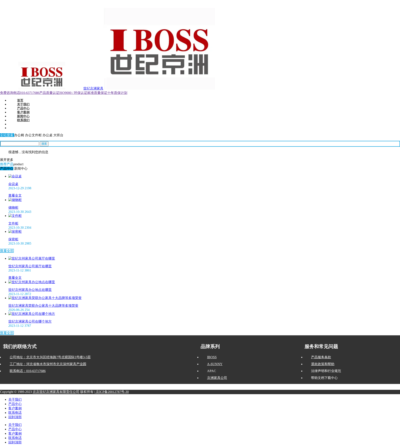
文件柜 (13, 223)
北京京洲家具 (17, 2)
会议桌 (13, 184)
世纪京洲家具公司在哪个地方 (30, 321)
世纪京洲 (5, 2)
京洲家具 (30, 2)
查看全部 (7, 250)
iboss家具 (40, 2)
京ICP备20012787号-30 (112, 392)
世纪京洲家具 (93, 88)
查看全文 (15, 195)
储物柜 (13, 207)
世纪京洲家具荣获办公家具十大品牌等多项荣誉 (43, 305)
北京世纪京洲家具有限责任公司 (56, 392)
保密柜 (13, 239)
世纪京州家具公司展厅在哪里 (30, 266)
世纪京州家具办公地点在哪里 (30, 290)
